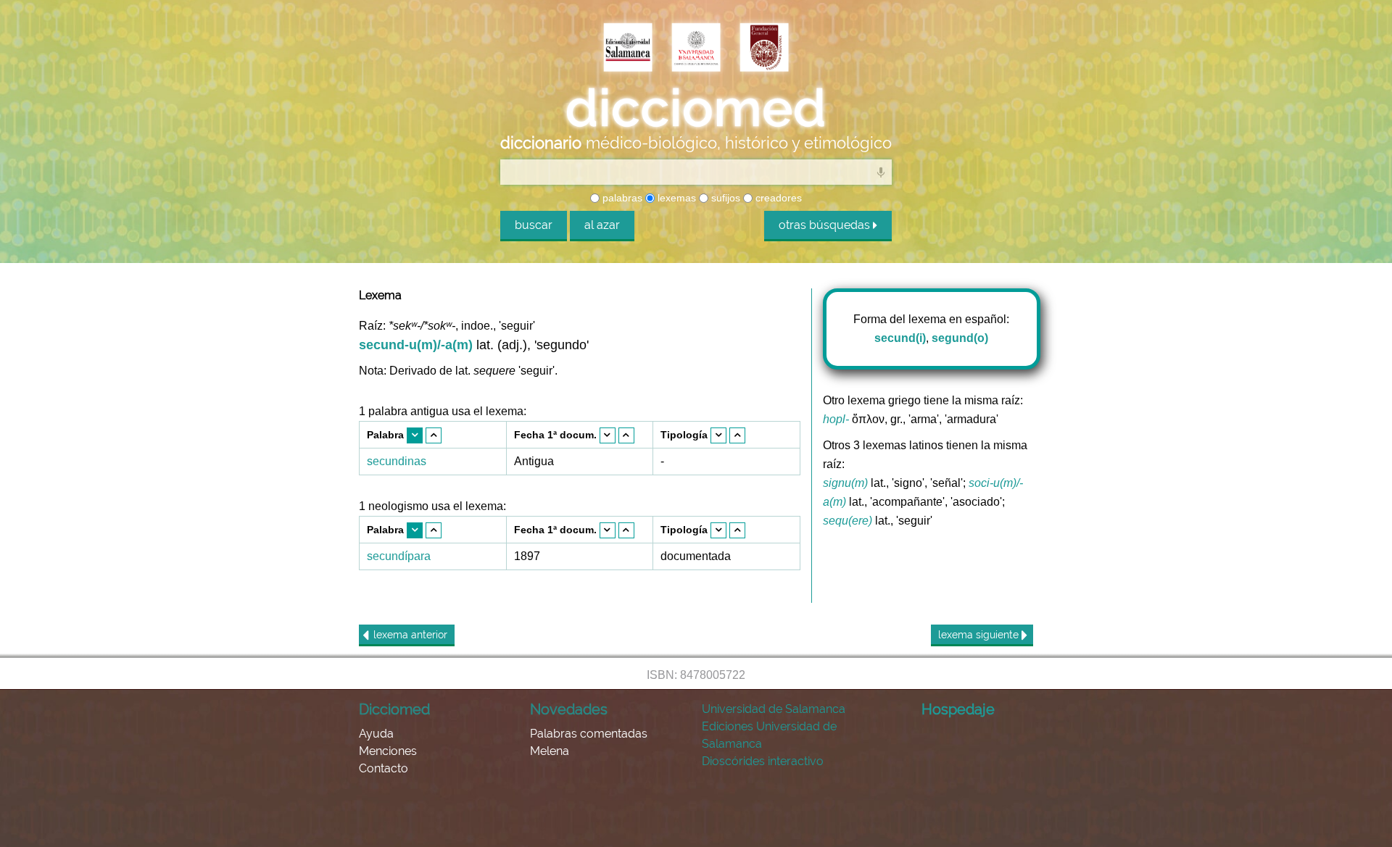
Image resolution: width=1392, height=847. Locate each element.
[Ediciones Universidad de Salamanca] (627, 48)
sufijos (724, 198)
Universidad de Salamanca (773, 709)
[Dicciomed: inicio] (696, 108)
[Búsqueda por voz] (881, 172)
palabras (621, 198)
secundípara (399, 556)
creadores (777, 198)
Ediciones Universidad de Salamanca (769, 735)
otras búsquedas (826, 225)
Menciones (388, 751)
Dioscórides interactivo (763, 761)
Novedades (569, 709)
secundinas (396, 461)
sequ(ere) (847, 520)
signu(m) (845, 483)
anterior (410, 635)
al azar (602, 225)
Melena (549, 751)
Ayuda (376, 733)
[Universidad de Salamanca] (696, 48)
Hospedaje (958, 709)
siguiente (980, 635)
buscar (533, 225)
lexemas (675, 198)
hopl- (836, 419)
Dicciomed (394, 709)
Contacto (383, 768)
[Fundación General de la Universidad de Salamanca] (764, 48)
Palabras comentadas (588, 733)
